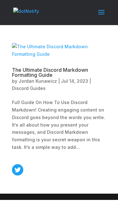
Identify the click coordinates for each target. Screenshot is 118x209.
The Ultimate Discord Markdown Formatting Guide (50, 72)
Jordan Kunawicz (38, 81)
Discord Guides (29, 88)
